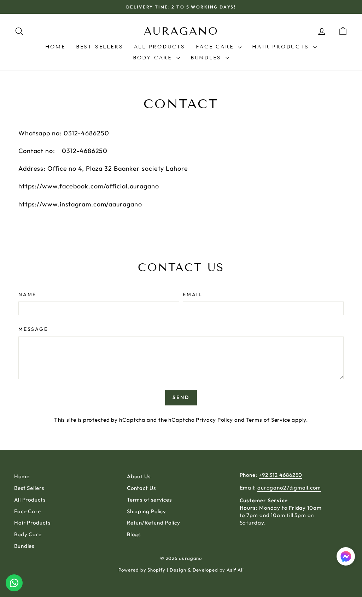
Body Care (154, 58)
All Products (160, 47)
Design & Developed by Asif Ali (207, 570)
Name (27, 294)
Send (181, 397)
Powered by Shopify (141, 570)
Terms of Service (268, 419)
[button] (346, 557)
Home (55, 47)
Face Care (216, 47)
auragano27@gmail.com (289, 487)
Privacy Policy (214, 419)
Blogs (134, 534)
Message (33, 329)
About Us (139, 476)
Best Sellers (99, 47)
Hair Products (281, 47)
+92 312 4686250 (281, 475)
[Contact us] (14, 582)
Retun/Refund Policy (153, 522)
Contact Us (141, 488)
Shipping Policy (147, 511)
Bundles (207, 58)
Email (193, 294)
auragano (181, 31)
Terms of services (149, 499)
